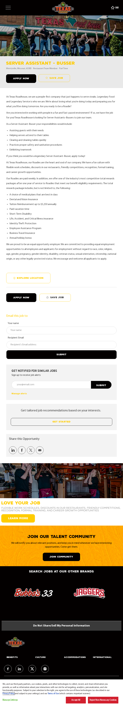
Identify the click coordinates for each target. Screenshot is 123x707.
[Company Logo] (63, 7)
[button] (21, 78)
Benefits (12, 657)
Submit (61, 354)
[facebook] (8, 669)
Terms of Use (53, 694)
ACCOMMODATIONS (75, 657)
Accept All (75, 700)
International (102, 657)
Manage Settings (10, 700)
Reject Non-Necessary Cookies (103, 700)
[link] (19, 393)
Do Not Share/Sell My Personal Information (61, 625)
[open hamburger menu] (8, 8)
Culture (40, 657)
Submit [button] (101, 385)
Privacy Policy (8, 694)
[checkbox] (54, 78)
